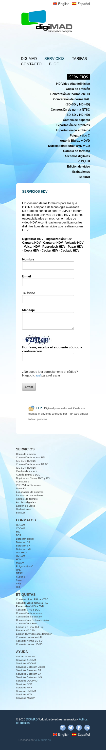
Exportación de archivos (29, 492)
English (63, 4)
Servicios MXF (24, 687)
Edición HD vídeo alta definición (34, 633)
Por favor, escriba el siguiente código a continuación (52, 349)
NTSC (19, 573)
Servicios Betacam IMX (29, 677)
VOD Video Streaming (28, 485)
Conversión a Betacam (29, 616)
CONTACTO (31, 64)
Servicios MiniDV (25, 698)
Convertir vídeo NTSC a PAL (32, 602)
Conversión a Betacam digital (32, 620)
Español (83, 4)
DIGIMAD (29, 58)
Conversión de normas (29, 613)
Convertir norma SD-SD (29, 640)
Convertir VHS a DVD (28, 609)
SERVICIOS (54, 58)
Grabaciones (23, 509)
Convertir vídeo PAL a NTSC (32, 599)
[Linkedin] (87, 728)
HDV (18, 559)
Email (26, 276)
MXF (18, 531)
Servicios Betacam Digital (30, 666)
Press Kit (21, 488)
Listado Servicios (25, 656)
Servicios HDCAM (26, 663)
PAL (18, 569)
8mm (18, 580)
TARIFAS (79, 58)
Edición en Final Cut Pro (30, 627)
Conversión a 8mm (26, 623)
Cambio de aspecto (27, 471)
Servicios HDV (24, 694)
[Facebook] (79, 728)
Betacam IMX (23, 549)
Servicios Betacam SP (28, 670)
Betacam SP (23, 542)
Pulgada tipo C (24, 566)
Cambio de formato (27, 498)
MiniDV (20, 563)
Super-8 (20, 576)
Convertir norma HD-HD (29, 644)
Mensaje (28, 310)
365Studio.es (43, 739)
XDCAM (20, 528)
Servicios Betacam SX (28, 673)
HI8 (18, 587)
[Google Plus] (63, 728)
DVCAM (20, 556)
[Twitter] (71, 728)
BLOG (54, 64)
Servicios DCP (24, 684)
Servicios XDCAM (26, 660)
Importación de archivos (29, 495)
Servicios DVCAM (26, 691)
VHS (18, 583)
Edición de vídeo (25, 505)
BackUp (20, 512)
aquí (38, 375)
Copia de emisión (26, 454)
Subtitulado (22, 481)
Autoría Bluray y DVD (28, 474)
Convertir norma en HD (29, 637)
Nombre (28, 259)
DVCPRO (21, 552)
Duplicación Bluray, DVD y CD (33, 478)
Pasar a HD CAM (25, 630)
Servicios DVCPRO (26, 680)
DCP (18, 535)
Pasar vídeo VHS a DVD (30, 606)
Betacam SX (23, 545)
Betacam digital (25, 538)
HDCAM (20, 525)
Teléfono (28, 293)
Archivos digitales (26, 502)
